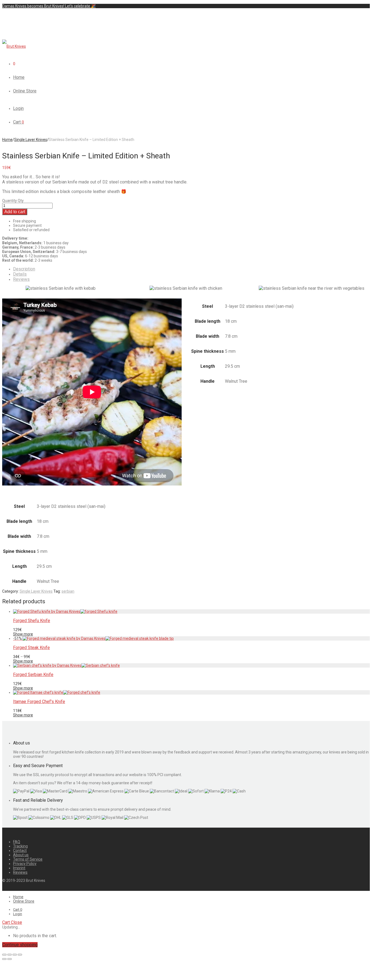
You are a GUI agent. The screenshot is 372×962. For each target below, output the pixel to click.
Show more (23, 634)
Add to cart (14, 211)
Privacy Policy (24, 863)
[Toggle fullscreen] (15, 954)
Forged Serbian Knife (33, 674)
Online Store (24, 91)
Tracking (20, 846)
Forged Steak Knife (31, 647)
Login (18, 108)
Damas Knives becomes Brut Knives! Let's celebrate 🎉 (49, 6)
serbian (68, 591)
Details (20, 274)
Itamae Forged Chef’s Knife (39, 701)
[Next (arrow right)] (9, 959)
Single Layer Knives (30, 139)
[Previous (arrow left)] (4, 959)
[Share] (9, 954)
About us (21, 855)
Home (19, 77)
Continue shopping (20, 944)
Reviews (21, 279)
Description (24, 269)
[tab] (191, 269)
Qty (21, 200)
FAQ (16, 842)
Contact (20, 850)
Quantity (9, 200)
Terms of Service (27, 859)
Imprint (19, 868)
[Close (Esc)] (4, 954)
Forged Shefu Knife (31, 620)
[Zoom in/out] (20, 954)
